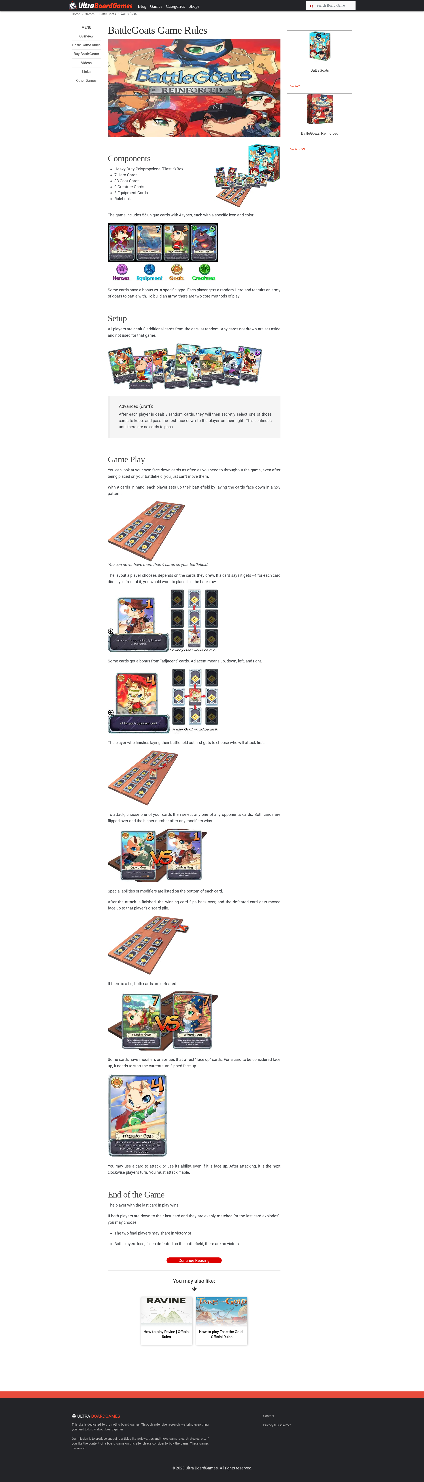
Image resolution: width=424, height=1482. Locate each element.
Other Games (86, 80)
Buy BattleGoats (86, 54)
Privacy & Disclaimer (277, 1425)
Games (156, 6)
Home (76, 14)
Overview (86, 36)
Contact (268, 1416)
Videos (86, 63)
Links (86, 72)
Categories (175, 6)
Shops (194, 6)
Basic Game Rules (86, 45)
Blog (142, 6)
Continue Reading (194, 1260)
